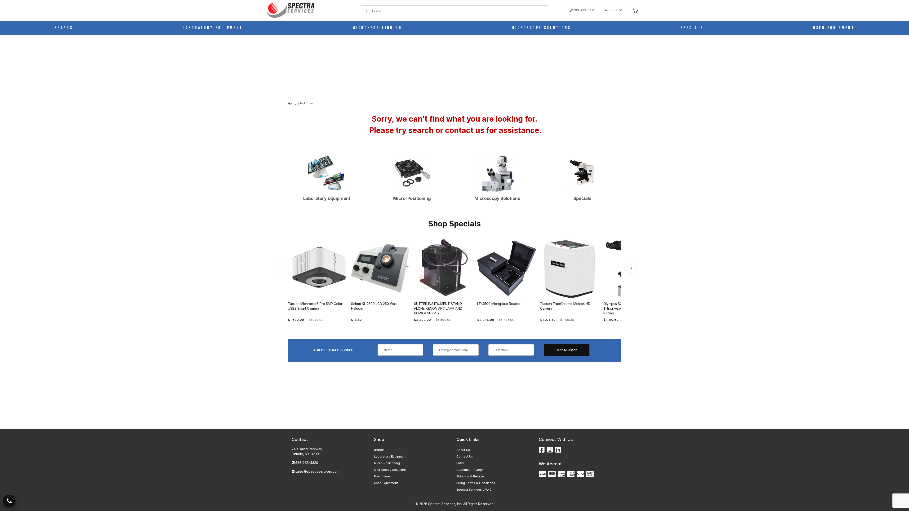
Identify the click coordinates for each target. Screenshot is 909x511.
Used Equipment (386, 483)
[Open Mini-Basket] (635, 10)
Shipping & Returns (470, 476)
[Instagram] (550, 449)
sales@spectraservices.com (317, 471)
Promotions (382, 476)
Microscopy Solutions (390, 469)
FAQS (460, 463)
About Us (463, 450)
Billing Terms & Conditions (475, 483)
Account (611, 10)
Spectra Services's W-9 (473, 489)
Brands (379, 450)
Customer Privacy (469, 469)
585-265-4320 (584, 10)
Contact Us (464, 456)
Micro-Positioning (387, 463)
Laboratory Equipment (390, 456)
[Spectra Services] (290, 10)
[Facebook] (542, 449)
